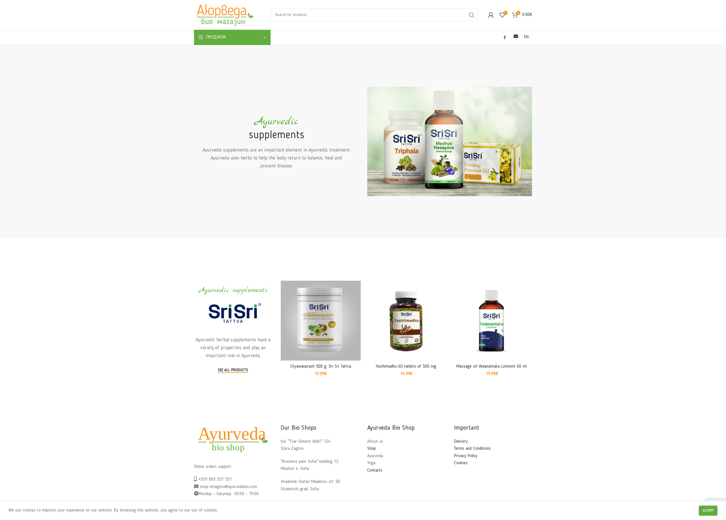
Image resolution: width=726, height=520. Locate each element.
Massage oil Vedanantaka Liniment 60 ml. (491, 366)
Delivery (461, 441)
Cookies (461, 463)
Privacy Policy (466, 456)
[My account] (491, 15)
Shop (371, 448)
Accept (708, 510)
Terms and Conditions (472, 448)
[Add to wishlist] (356, 302)
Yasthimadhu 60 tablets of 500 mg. (406, 366)
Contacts (374, 470)
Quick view (356, 290)
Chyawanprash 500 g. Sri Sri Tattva (320, 366)
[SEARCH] (471, 15)
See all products (233, 370)
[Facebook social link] (505, 37)
